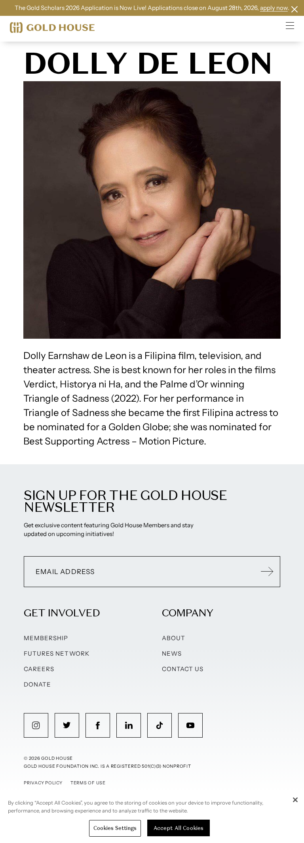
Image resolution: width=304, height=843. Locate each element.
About (173, 638)
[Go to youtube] (190, 725)
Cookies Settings (115, 828)
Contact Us (183, 669)
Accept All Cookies (178, 828)
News (172, 653)
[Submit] (267, 571)
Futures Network (56, 653)
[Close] (295, 800)
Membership (46, 638)
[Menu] (290, 25)
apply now (274, 7)
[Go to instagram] (36, 725)
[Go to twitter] (67, 725)
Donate (37, 684)
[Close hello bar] (294, 9)
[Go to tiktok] (159, 725)
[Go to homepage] (52, 27)
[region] (152, 817)
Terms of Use (88, 783)
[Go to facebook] (98, 725)
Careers (39, 669)
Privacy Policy (43, 783)
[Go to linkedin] (128, 725)
